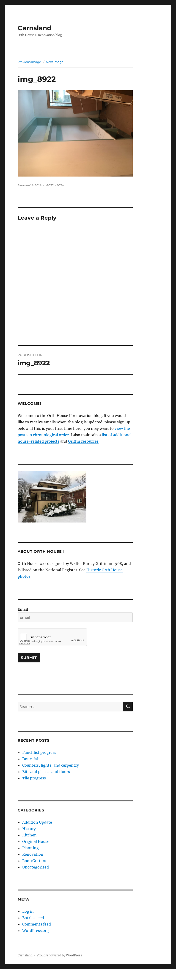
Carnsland (34, 28)
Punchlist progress (39, 752)
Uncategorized (35, 867)
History (29, 828)
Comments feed (36, 924)
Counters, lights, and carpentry (50, 765)
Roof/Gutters (34, 860)
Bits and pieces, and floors (46, 771)
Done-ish (31, 759)
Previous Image (29, 62)
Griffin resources (83, 441)
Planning (30, 848)
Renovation (32, 854)
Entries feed (33, 917)
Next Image (54, 62)
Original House (35, 841)
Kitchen (29, 835)
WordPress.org (35, 930)
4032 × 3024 (55, 185)
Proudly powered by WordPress (59, 955)
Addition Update (37, 822)
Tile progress (34, 778)
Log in (28, 911)
